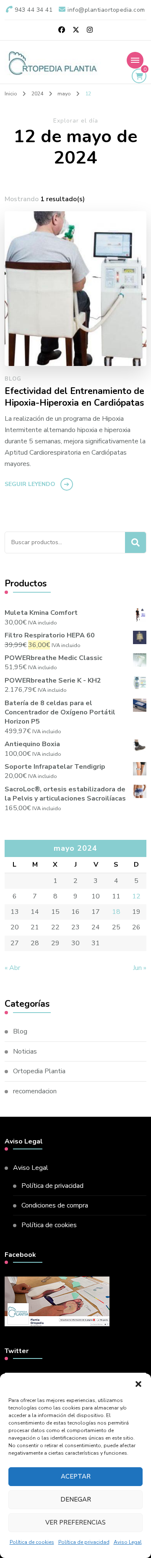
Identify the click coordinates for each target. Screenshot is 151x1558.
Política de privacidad (83, 1542)
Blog (13, 379)
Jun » (139, 967)
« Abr (12, 967)
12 (136, 896)
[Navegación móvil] (135, 60)
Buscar (135, 542)
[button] (138, 1384)
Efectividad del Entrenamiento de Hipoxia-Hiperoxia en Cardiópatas (74, 397)
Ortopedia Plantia (39, 1071)
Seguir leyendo (30, 484)
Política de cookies (32, 1542)
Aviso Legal (128, 1542)
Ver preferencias (75, 1522)
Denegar (75, 1499)
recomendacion (35, 1091)
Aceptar (76, 1476)
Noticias (25, 1051)
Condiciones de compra (54, 1205)
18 (116, 911)
